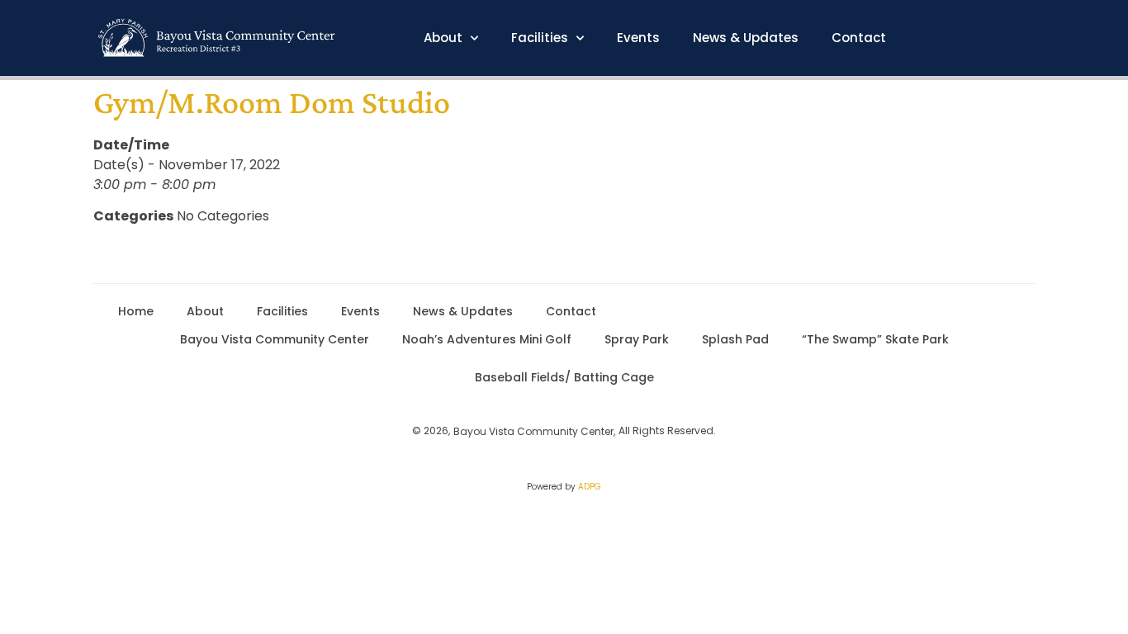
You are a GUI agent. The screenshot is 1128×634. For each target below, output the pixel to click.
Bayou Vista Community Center (274, 339)
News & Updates (746, 38)
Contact (859, 38)
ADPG (589, 486)
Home (136, 311)
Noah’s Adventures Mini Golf (486, 339)
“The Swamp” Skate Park (875, 339)
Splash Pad (735, 339)
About (443, 38)
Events (638, 38)
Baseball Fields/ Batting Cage (564, 377)
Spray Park (636, 339)
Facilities (539, 38)
